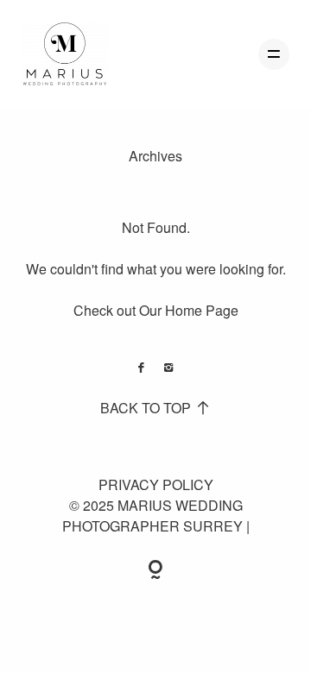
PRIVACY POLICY (155, 484)
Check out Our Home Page (155, 310)
